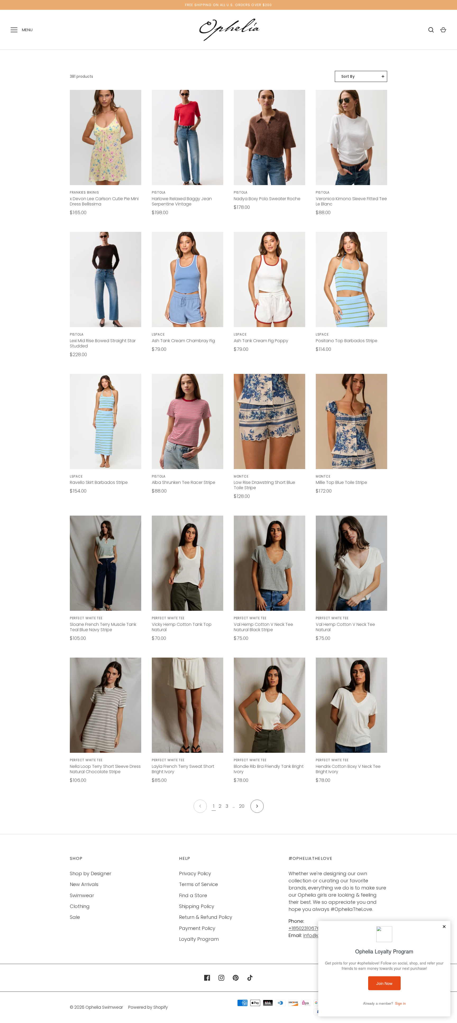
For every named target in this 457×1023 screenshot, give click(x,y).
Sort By (348, 76)
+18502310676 (304, 928)
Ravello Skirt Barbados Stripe (99, 482)
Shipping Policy (196, 906)
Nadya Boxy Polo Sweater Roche (267, 199)
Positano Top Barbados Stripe (346, 341)
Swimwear (82, 895)
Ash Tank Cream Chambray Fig (183, 341)
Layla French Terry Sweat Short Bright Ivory (183, 769)
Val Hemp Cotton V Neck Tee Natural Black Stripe (263, 627)
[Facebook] (207, 978)
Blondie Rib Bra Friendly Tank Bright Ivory (269, 769)
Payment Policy (197, 928)
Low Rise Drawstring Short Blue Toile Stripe (264, 485)
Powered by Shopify (148, 1007)
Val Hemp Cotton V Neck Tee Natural (345, 627)
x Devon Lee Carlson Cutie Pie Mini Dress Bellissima (104, 201)
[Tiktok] (250, 978)
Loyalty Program (199, 939)
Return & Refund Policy (205, 917)
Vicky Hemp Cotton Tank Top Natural (182, 627)
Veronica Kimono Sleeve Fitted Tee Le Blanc (351, 201)
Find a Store (193, 895)
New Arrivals (84, 884)
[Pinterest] (235, 978)
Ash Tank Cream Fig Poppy (261, 341)
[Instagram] (221, 978)
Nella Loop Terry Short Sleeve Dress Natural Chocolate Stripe (105, 769)
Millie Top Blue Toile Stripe (341, 482)
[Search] (431, 30)
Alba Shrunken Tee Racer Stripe (183, 482)
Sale (75, 917)
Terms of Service (198, 884)
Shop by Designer (90, 873)
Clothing (80, 906)
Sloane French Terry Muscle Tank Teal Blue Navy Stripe (103, 627)
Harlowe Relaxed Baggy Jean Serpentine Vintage (182, 201)
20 (241, 806)
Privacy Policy (195, 873)
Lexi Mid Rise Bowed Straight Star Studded (103, 343)
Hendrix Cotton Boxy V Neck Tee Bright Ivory (348, 769)
